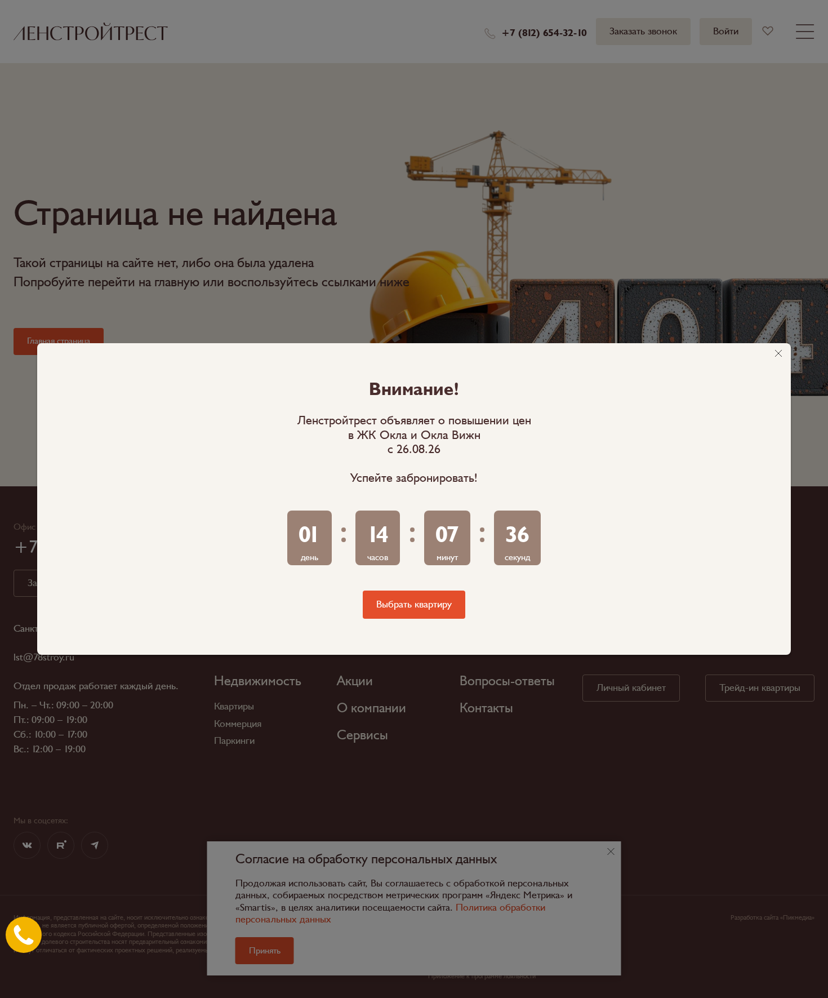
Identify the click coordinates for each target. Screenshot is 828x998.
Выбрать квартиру (414, 604)
